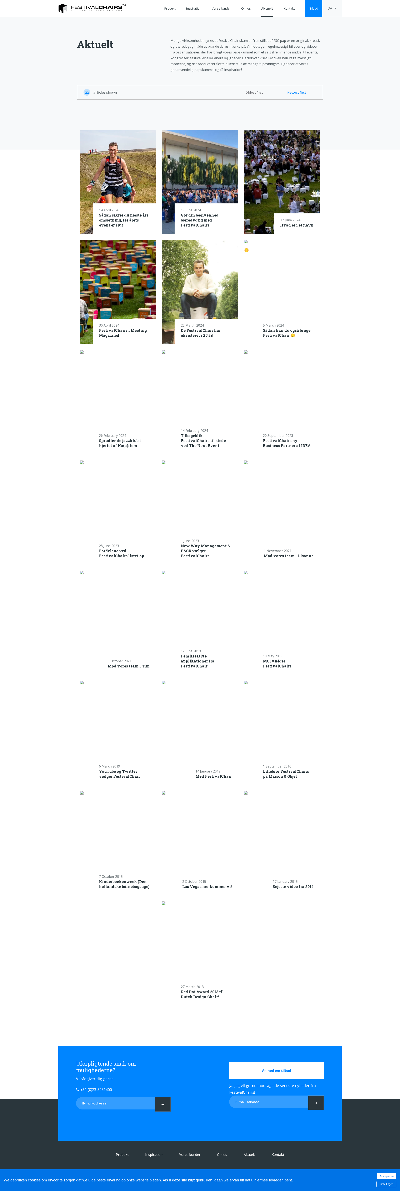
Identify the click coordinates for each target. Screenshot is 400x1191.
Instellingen (386, 1184)
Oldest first (254, 92)
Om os (246, 8)
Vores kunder (221, 8)
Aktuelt (267, 8)
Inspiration (193, 8)
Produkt (170, 8)
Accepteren (387, 1176)
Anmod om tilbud (276, 1070)
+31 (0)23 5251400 (95, 1089)
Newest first (296, 92)
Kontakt (289, 8)
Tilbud (313, 8)
